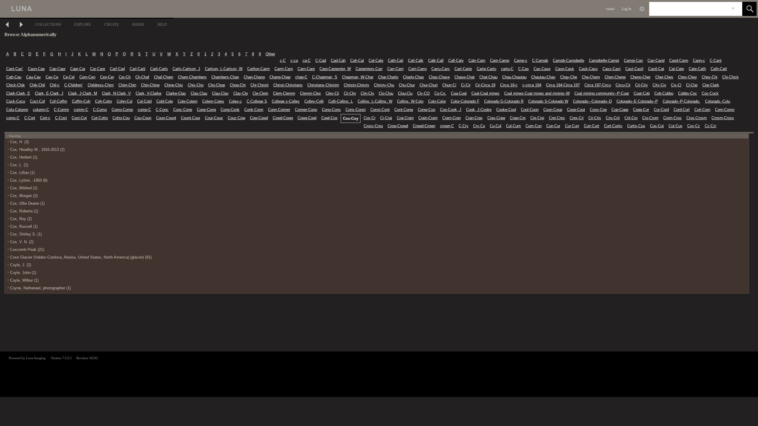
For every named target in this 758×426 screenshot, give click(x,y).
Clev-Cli (332, 93)
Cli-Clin (350, 93)
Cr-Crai (386, 118)
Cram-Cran (451, 118)
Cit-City (641, 85)
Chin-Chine (150, 85)
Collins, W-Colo (410, 101)
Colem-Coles (213, 101)
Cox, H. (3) (19, 142)
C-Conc (162, 109)
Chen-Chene (615, 77)
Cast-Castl (634, 69)
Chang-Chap (279, 77)
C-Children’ (73, 85)
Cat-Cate (676, 69)
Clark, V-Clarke (148, 93)
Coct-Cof (37, 101)
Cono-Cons (331, 109)
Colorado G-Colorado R (503, 101)
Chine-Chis (173, 85)
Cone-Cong (206, 109)
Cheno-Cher (640, 77)
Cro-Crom (650, 118)
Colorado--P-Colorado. (681, 101)
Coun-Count (166, 118)
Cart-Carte (463, 69)
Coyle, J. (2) (20, 265)
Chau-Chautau (514, 77)
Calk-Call (436, 60)
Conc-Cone (182, 109)
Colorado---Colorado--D (592, 101)
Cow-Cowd (259, 118)
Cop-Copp (619, 109)
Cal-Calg (376, 60)
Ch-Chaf (142, 77)
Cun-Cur (553, 126)
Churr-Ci (449, 85)
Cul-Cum (513, 126)
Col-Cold (144, 101)
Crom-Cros (672, 118)
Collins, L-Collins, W (375, 101)
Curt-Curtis (613, 126)
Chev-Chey (687, 77)
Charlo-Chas (413, 77)
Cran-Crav (474, 118)
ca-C (307, 60)
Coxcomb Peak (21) (27, 249)
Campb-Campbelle (568, 60)
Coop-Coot (576, 109)
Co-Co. (440, 93)
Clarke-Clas (176, 93)
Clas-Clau (199, 93)
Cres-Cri (577, 118)
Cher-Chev (664, 77)
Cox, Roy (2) (21, 219)
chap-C (301, 77)
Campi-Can (633, 60)
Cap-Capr (57, 69)
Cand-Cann (678, 60)
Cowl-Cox (329, 118)
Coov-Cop (598, 109)
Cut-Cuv (675, 126)
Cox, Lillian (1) (22, 172)
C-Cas (523, 69)
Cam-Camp (499, 60)
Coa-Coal (459, 93)
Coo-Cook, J (450, 109)
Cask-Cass (588, 69)
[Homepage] (111, 9)
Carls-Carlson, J (186, 69)
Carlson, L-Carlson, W (224, 69)
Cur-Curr (572, 126)
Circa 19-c (509, 85)
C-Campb (540, 60)
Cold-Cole (164, 101)
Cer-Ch (125, 77)
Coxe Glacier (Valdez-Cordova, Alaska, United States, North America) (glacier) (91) (81, 257)
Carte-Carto (486, 69)
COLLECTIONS (48, 24)
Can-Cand (656, 60)
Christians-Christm (323, 85)
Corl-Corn (702, 109)
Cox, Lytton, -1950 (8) (28, 180)
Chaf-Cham (163, 77)
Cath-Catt (719, 69)
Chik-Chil (37, 85)
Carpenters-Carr (369, 69)
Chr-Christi (259, 85)
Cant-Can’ (14, 69)
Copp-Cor (641, 109)
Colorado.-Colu (717, 101)
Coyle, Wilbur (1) (24, 280)
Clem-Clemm (284, 93)
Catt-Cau (13, 77)
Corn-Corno (724, 109)
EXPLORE (82, 24)
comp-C (144, 109)
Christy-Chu (384, 85)
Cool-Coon (530, 109)
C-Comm (61, 109)
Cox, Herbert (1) (23, 157)
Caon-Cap (36, 69)
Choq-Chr (238, 85)
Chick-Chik (15, 85)
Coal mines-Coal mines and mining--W (537, 93)
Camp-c (520, 60)
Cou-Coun (142, 118)
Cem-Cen (87, 77)
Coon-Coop (552, 109)
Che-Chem (591, 77)
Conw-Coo (426, 109)
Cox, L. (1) (19, 165)
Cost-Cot (79, 118)
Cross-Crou (373, 126)
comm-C (81, 109)
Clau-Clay (220, 93)
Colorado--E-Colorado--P (637, 101)
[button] (749, 9)
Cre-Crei (537, 118)
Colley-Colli (314, 101)
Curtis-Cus (636, 126)
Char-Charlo (388, 77)
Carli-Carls (159, 69)
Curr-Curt (591, 126)
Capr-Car (77, 69)
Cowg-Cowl (307, 118)
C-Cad (320, 60)
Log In (626, 9)
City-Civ (659, 85)
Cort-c (45, 118)
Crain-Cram (428, 118)
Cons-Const (356, 109)
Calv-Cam (476, 60)
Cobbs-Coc (687, 93)
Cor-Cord (661, 109)
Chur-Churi (429, 85)
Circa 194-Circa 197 (563, 85)
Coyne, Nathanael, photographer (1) (40, 288)
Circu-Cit (623, 85)
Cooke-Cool (506, 109)
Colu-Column (17, 109)
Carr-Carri (395, 69)
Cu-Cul (495, 126)
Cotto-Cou (121, 118)
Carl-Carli (137, 69)
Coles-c (235, 101)
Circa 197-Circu (597, 85)
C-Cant (716, 60)
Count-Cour (190, 118)
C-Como (100, 109)
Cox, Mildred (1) (23, 188)
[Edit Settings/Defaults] (642, 9)
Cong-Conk (230, 109)
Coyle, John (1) (23, 272)
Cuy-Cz (693, 126)
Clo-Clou (386, 93)
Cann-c (699, 60)
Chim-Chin (127, 85)
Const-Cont (380, 109)
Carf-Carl (117, 69)
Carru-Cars (440, 69)
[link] (733, 9)
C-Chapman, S (324, 77)
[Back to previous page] (7, 25)
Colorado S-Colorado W (548, 101)
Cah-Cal (357, 60)
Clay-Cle (240, 93)
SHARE (138, 24)
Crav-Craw (496, 118)
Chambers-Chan (225, 77)
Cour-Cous (214, 118)
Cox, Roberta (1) (24, 211)
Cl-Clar (692, 85)
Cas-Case (542, 69)
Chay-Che (568, 77)
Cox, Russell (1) (24, 226)
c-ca (294, 60)
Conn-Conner (279, 109)
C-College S (257, 101)
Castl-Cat (656, 69)
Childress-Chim (101, 85)
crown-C (447, 126)
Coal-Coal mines (485, 93)
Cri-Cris (594, 118)
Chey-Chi (709, 77)
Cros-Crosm (696, 118)
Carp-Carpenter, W (335, 69)
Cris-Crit (613, 118)
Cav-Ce (52, 77)
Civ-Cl (676, 85)
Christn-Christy (356, 85)
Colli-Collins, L (340, 101)
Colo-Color (437, 101)
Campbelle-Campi (604, 60)
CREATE (111, 24)
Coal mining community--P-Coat (601, 93)
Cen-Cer (107, 77)
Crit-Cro (630, 118)
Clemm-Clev (310, 93)
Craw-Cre (518, 118)
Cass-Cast (612, 69)
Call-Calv (456, 60)
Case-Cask (564, 69)
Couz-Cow (236, 118)
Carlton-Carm (258, 69)
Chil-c (55, 85)
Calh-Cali (395, 60)
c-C (283, 60)
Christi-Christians (288, 85)
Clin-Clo (367, 93)
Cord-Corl (682, 109)
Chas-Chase (439, 77)
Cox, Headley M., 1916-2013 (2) (37, 149)
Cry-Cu (479, 126)
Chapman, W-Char (357, 77)
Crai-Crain (405, 118)
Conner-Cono (306, 109)
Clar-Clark (710, 85)
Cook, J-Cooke (479, 109)
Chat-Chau (488, 77)
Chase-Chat (465, 77)
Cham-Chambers (192, 77)
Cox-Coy (350, 118)
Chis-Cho (195, 85)
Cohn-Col (124, 101)
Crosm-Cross (723, 118)
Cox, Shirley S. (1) (26, 234)
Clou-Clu (405, 93)
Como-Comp (122, 109)
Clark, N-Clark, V (116, 93)
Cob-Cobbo (663, 93)
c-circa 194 (531, 85)
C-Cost (61, 118)
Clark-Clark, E (18, 93)
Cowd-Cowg (283, 118)
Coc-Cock (710, 93)
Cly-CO (423, 93)
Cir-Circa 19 (485, 85)
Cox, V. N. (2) (21, 242)
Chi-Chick (730, 77)
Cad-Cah (338, 60)
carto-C (507, 69)
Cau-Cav (33, 77)
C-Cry (463, 126)
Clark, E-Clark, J (49, 93)
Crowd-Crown (424, 126)
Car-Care (97, 69)
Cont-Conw (403, 109)
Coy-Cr (369, 118)
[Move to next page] (21, 25)
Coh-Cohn (103, 101)
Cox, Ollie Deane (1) (27, 203)
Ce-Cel (69, 77)
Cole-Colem (187, 101)
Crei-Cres (557, 118)
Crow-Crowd (398, 126)
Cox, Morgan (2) (24, 195)
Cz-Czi (710, 126)
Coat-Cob (642, 93)
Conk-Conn (253, 109)
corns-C (13, 118)
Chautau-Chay (543, 77)
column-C (41, 109)
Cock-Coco (15, 101)
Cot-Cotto (99, 118)
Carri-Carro (417, 69)
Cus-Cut (657, 126)
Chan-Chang (254, 77)
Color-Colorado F (465, 101)
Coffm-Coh (81, 101)
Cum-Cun (534, 126)
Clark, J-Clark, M (82, 93)
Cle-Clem (260, 93)
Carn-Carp (306, 69)
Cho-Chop (216, 85)
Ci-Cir (465, 85)
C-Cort (29, 118)
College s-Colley (286, 101)
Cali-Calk (415, 60)
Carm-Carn (283, 69)
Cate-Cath (697, 69)
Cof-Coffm (58, 101)
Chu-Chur (407, 85)
